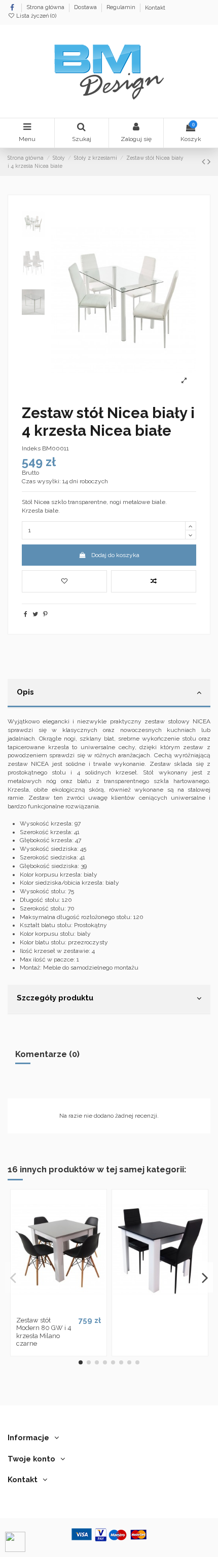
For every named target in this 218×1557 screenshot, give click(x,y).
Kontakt (155, 8)
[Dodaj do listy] (64, 581)
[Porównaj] (58, 1308)
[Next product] (208, 161)
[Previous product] (204, 161)
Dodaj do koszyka (115, 555)
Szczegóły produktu (55, 997)
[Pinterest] (45, 614)
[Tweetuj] (35, 614)
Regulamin (121, 8)
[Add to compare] (153, 581)
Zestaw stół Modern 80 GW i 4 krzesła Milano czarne (43, 1332)
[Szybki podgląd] (70, 1308)
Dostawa (86, 8)
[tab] (109, 693)
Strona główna (46, 8)
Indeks (31, 448)
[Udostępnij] (25, 614)
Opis (25, 692)
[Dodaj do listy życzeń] (47, 1308)
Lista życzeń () (35, 16)
